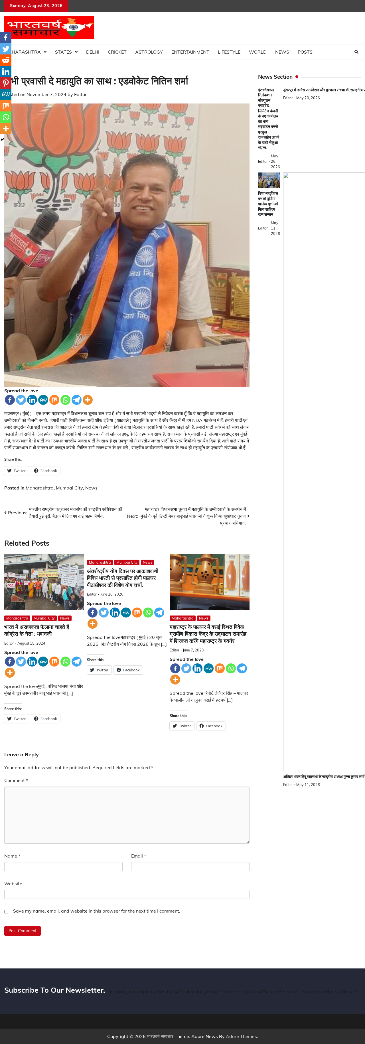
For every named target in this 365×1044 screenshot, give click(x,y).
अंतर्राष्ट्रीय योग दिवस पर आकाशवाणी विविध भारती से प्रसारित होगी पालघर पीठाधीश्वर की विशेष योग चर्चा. (122, 578)
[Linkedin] (32, 400)
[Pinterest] (5, 83)
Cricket (117, 52)
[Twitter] (21, 400)
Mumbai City (69, 488)
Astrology (149, 52)
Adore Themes (241, 1036)
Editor (80, 94)
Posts (305, 52)
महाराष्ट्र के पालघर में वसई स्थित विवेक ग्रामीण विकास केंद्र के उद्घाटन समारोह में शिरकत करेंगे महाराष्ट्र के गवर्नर (208, 634)
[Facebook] (10, 400)
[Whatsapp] (65, 400)
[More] (88, 400)
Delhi (92, 52)
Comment (16, 780)
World (258, 52)
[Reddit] (5, 60)
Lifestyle (229, 52)
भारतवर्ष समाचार (160, 1036)
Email (138, 856)
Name (12, 856)
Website (13, 883)
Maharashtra (22, 52)
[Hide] (2, 139)
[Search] (356, 52)
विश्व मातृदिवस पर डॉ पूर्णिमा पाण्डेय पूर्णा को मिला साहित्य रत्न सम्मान (268, 204)
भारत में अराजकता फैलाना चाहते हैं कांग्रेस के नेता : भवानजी (36, 630)
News (282, 52)
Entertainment (190, 52)
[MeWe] (43, 400)
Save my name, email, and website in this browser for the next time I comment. (96, 911)
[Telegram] (77, 400)
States (63, 52)
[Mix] (54, 400)
